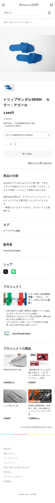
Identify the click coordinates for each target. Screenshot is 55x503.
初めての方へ (9, 453)
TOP (5, 22)
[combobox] (26, 12)
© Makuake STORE (27, 494)
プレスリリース (10, 458)
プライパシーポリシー (13, 477)
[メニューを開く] (3, 5)
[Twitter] (5, 271)
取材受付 (7, 472)
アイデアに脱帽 (12, 231)
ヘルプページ (9, 463)
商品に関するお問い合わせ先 (16, 467)
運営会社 (7, 449)
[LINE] (13, 271)
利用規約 (7, 481)
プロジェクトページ (16, 22)
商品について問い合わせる (40, 163)
